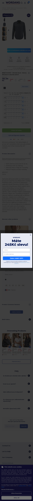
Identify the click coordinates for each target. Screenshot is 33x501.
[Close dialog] (30, 235)
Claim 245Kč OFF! (16, 258)
